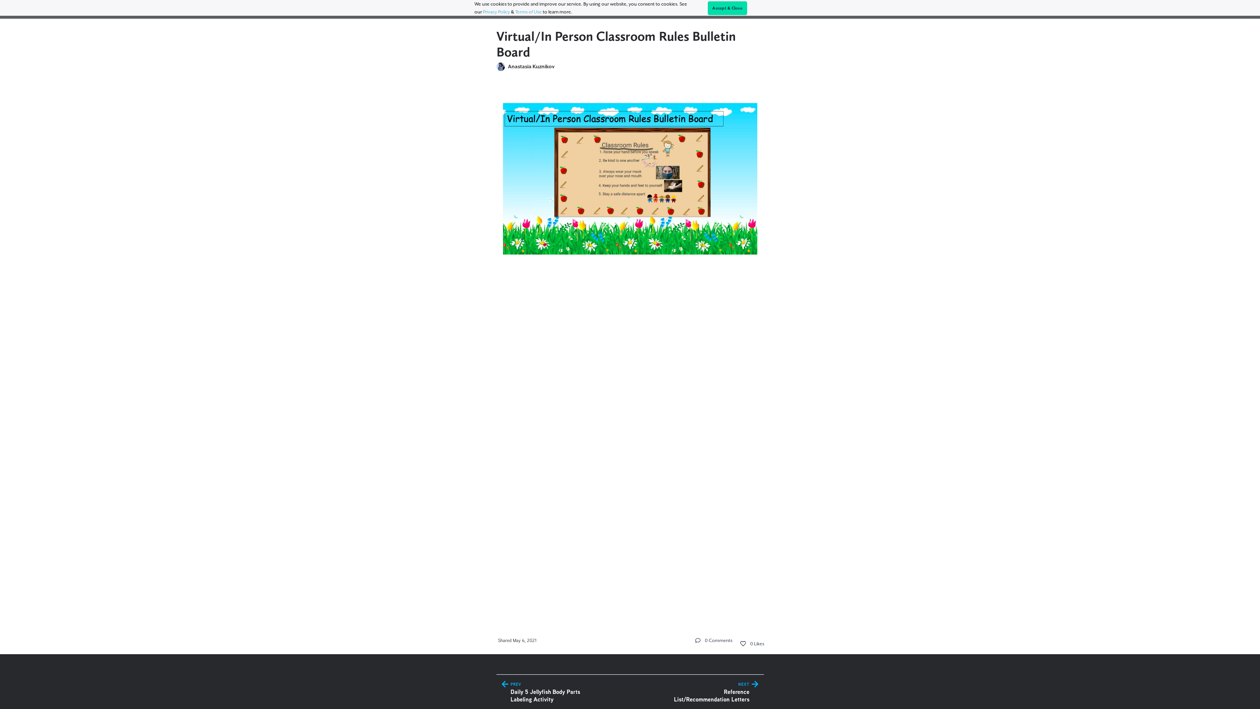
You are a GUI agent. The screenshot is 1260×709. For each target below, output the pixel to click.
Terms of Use (528, 11)
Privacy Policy (496, 11)
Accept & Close (727, 8)
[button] (698, 640)
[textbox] (630, 186)
